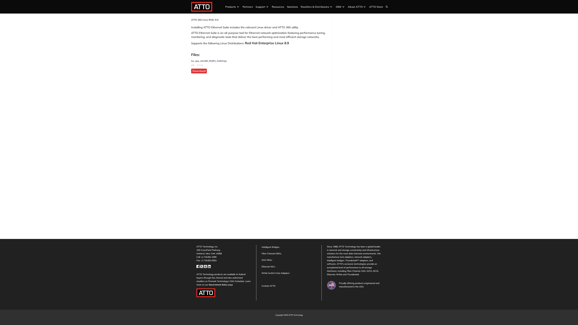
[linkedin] (209, 266)
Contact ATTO (268, 286)
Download (199, 71)
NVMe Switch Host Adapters (276, 273)
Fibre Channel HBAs (271, 253)
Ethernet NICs (268, 266)
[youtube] (206, 266)
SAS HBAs (267, 260)
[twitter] (202, 266)
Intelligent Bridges (270, 247)
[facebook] (198, 266)
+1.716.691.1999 (208, 257)
